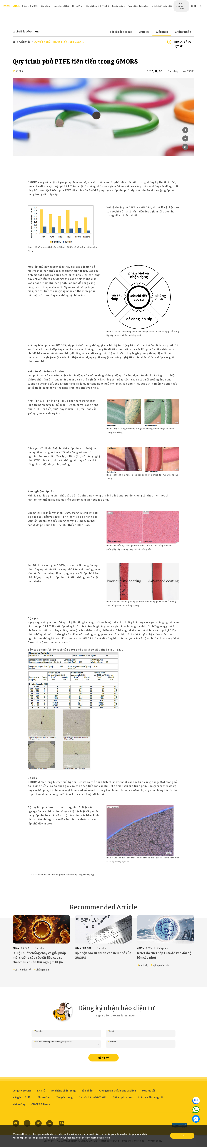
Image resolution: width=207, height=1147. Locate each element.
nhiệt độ (143, 965)
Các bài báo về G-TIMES (97, 6)
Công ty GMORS (30, 6)
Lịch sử (41, 1090)
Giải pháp (162, 32)
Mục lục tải (148, 1090)
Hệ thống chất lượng (63, 1090)
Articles (144, 32)
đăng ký (103, 1057)
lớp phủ (19, 71)
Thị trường (77, 6)
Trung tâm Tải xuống (138, 6)
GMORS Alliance (40, 1104)
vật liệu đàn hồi (23, 969)
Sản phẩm (45, 6)
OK (182, 1135)
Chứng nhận (183, 32)
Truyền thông (118, 6)
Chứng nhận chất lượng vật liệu (117, 1090)
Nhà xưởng (19, 1104)
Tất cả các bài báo (121, 32)
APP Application (122, 1097)
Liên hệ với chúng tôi (162, 6)
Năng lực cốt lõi (61, 6)
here (107, 1137)
